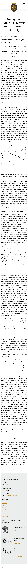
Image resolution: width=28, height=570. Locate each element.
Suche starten (6, 7)
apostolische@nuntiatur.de (12, 495)
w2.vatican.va (17, 531)
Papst (3, 505)
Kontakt (4, 514)
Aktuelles (4, 503)
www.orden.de (18, 556)
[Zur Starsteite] (14, 11)
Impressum (5, 516)
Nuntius (4, 507)
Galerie (4, 512)
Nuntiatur (4, 509)
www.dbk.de (17, 543)
